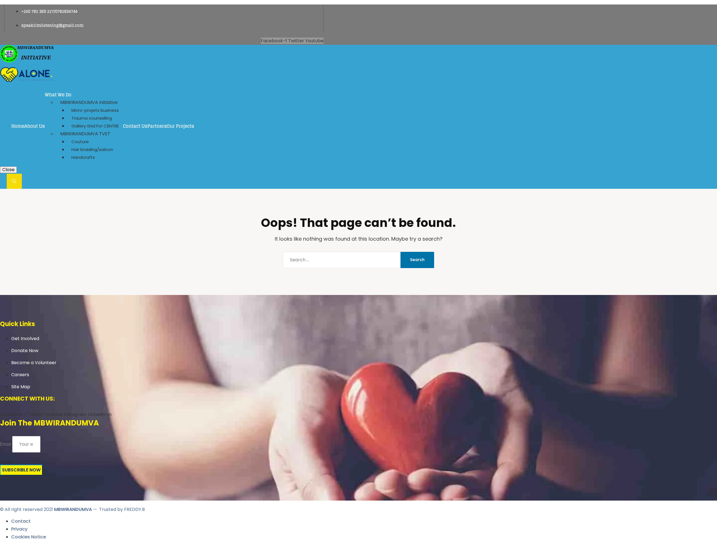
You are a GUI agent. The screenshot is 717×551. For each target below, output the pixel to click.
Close (8, 169)
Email (5, 444)
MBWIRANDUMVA (73, 509)
